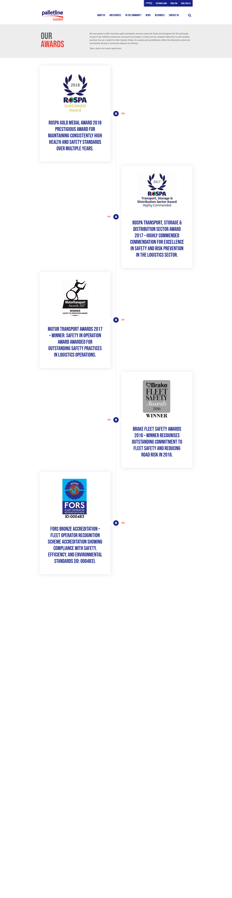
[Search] (189, 15)
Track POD (173, 3)
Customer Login (161, 3)
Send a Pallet (186, 3)
